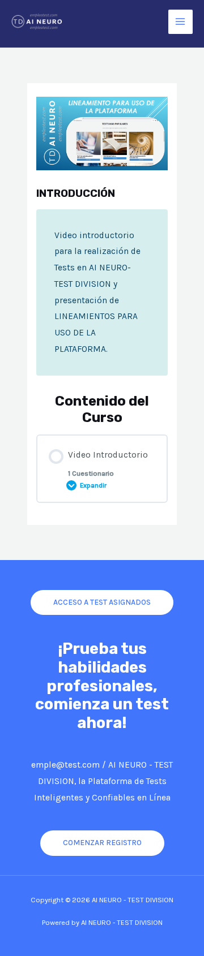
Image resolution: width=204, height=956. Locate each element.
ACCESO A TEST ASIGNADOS (102, 601)
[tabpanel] (102, 292)
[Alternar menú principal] (180, 22)
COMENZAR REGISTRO (102, 842)
